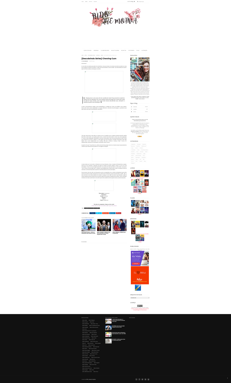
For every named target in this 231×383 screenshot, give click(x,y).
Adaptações (133, 144)
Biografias (144, 144)
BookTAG (138, 146)
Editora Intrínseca (90, 343)
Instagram (93, 205)
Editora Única (96, 371)
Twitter (97, 205)
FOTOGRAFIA (131, 50)
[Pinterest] (134, 1)
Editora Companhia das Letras (94, 325)
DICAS (137, 50)
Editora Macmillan (96, 346)
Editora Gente (94, 337)
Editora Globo (84, 339)
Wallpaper (133, 163)
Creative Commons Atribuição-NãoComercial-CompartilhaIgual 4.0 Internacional (140, 309)
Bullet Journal (144, 146)
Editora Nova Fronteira (93, 348)
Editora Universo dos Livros (87, 368)
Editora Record (92, 359)
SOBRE (86, 1)
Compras (141, 147)
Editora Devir (84, 329)
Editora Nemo (84, 348)
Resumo (132, 159)
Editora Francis (94, 334)
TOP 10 (132, 161)
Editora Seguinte (96, 362)
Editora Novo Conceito (95, 350)
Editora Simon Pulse (93, 364)
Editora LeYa (84, 345)
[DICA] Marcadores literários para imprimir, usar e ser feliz (119, 333)
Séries (102, 55)
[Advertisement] (115, 39)
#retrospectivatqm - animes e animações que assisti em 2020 (88, 233)
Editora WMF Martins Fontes (87, 371)
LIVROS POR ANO (87, 50)
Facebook (102, 205)
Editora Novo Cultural (86, 352)
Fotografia (133, 153)
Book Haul (133, 146)
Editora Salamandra (92, 361)
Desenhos (133, 151)
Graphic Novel (139, 153)
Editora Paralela (85, 355)
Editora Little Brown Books (86, 346)
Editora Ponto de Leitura (95, 357)
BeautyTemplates (92, 379)
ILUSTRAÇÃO (144, 50)
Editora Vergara (85, 369)
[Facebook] (129, 1)
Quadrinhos (144, 157)
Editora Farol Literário (86, 334)
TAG (140, 159)
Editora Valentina (96, 368)
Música (132, 157)
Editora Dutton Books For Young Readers (89, 330)
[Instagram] (136, 379)
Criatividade (133, 149)
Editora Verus (91, 369)
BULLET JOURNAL (115, 50)
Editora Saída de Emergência (87, 362)
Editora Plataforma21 (86, 357)
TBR (143, 159)
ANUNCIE (95, 1)
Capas (132, 147)
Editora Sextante (85, 364)
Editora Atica (92, 321)
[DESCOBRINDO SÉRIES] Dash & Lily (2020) (119, 233)
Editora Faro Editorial (93, 332)
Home (82, 55)
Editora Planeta (92, 355)
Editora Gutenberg (85, 341)
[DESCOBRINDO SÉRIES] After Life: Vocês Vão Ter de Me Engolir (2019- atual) (103, 233)
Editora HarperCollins (94, 341)
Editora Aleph (84, 320)
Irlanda (132, 155)
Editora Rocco (84, 361)
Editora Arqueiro (85, 321)
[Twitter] (131, 1)
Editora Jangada (98, 343)
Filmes (146, 151)
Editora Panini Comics (93, 353)
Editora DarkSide (85, 327)
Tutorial (140, 161)
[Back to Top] (227, 378)
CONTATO (90, 1)
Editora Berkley (85, 325)
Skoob (106, 205)
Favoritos (141, 151)
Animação (139, 144)
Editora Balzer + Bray (94, 323)
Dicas (137, 151)
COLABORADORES (105, 50)
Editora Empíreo (85, 332)
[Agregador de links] (138, 290)
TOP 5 (136, 161)
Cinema (136, 147)
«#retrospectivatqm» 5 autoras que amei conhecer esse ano (118, 320)
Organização (137, 157)
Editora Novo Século (94, 352)
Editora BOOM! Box (85, 323)
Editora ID (84, 343)
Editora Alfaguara (92, 320)
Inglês (144, 153)
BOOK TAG (123, 50)
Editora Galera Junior (94, 336)
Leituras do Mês (138, 155)
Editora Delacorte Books (94, 327)
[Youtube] (132, 1)
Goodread (114, 205)
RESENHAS (96, 50)
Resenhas (98, 55)
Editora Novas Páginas (86, 350)
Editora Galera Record (86, 337)
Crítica (86, 55)
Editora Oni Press (85, 353)
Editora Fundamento (85, 336)
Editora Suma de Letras (86, 366)
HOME (83, 1)
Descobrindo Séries (91, 55)
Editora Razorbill (85, 359)
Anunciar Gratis (143, 290)
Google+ (109, 205)
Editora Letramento (91, 345)
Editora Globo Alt (92, 339)
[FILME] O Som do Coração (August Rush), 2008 (118, 326)
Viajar (145, 161)
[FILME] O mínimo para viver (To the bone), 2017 (118, 340)
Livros (144, 155)
